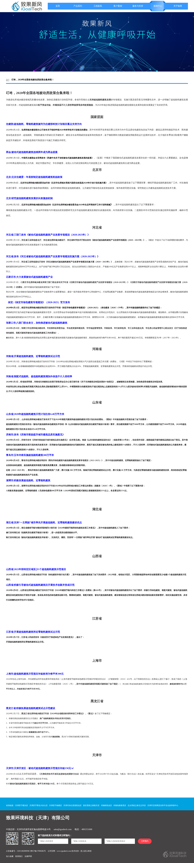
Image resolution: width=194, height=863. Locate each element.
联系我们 (19, 856)
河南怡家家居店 (119, 805)
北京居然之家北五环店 (137, 805)
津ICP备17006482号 (38, 851)
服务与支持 (137, 6)
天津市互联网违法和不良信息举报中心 (162, 805)
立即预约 (144, 841)
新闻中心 (158, 6)
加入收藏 (10, 856)
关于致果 (178, 6)
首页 (58, 6)
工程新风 (98, 6)
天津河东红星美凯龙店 (72, 805)
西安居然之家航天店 (91, 805)
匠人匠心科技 (86, 851)
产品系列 (78, 6)
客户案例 (118, 6)
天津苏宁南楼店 (55, 805)
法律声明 (28, 856)
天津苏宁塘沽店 (21, 805)
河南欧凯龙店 (106, 805)
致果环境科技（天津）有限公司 (38, 817)
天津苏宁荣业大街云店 (38, 805)
